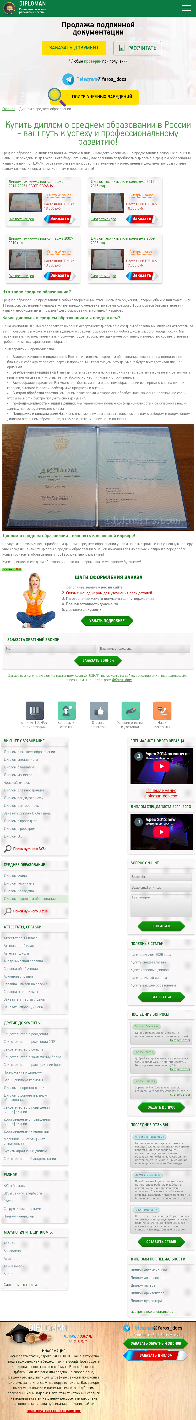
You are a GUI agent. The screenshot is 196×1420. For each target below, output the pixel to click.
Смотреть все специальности (154, 1312)
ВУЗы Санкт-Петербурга (23, 1193)
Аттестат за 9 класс (19, 946)
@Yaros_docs (122, 680)
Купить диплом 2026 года (151, 955)
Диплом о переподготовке (25, 1088)
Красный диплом (17, 783)
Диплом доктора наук (21, 806)
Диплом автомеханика (149, 1270)
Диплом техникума (19, 883)
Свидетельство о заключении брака (32, 1057)
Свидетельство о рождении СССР (29, 1042)
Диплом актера (143, 1285)
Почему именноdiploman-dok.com (161, 793)
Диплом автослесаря (147, 1278)
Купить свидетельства (148, 962)
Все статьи (161, 997)
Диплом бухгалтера (146, 1301)
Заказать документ (74, 48)
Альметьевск (14, 1266)
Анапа (8, 1274)
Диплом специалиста (21, 760)
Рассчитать (142, 48)
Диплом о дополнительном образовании (25, 1097)
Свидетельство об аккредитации (30, 1159)
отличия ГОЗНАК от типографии (34, 725)
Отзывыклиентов (98, 725)
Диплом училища (18, 876)
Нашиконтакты (162, 725)
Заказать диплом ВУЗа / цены (27, 813)
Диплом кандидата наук (23, 798)
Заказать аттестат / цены (24, 1000)
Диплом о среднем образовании (30, 899)
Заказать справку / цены (24, 1007)
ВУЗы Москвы (14, 1186)
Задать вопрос (161, 1107)
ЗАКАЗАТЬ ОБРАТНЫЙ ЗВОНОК (156, 1344)
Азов (7, 1259)
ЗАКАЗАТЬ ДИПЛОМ (156, 1356)
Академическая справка (23, 961)
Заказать (59, 218)
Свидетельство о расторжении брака (34, 1065)
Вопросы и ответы (66, 725)
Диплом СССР (14, 836)
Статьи (9, 1201)
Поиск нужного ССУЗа (30, 911)
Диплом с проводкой (20, 821)
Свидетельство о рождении (26, 1034)
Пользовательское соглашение (54, 1411)
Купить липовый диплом (150, 970)
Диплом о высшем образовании (29, 752)
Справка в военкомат (21, 992)
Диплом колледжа (19, 891)
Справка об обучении (21, 969)
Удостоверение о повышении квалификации (27, 1121)
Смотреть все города (20, 1285)
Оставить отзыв (161, 1242)
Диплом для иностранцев (24, 790)
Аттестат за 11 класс (20, 938)
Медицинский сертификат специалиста (24, 1141)
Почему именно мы (19, 1216)
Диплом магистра (18, 775)
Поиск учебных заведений (102, 97)
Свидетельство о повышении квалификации (27, 1109)
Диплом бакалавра (19, 767)
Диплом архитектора (147, 1293)
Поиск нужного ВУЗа (29, 849)
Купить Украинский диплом (25, 1151)
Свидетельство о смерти (23, 1049)
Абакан (9, 1243)
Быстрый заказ (59, 195)
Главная (8, 109)
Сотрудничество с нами (22, 1209)
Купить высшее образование (154, 985)
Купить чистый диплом (149, 978)
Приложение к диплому (23, 1072)
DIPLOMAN (47, 1328)
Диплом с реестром (19, 829)
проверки (92, 61)
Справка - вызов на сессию (25, 984)
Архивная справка (18, 976)
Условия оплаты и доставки (130, 725)
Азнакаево (12, 1251)
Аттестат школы (17, 953)
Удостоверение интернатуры (26, 1131)
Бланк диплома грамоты (23, 1080)
